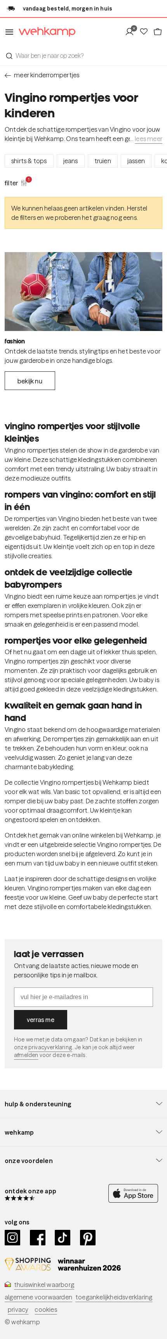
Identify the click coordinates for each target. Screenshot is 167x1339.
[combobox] (83, 55)
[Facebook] (38, 1237)
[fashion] (83, 291)
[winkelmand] (157, 32)
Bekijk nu (29, 381)
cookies (46, 1309)
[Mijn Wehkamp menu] (132, 32)
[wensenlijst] (146, 32)
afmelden (26, 1055)
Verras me (40, 1020)
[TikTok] (63, 1237)
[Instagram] (13, 1237)
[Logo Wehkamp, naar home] (44, 32)
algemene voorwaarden (38, 1297)
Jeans (70, 161)
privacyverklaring (50, 1047)
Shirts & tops (29, 161)
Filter (16, 182)
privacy (18, 1309)
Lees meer (148, 139)
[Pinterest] (88, 1237)
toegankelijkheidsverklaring (113, 1297)
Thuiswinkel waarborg (44, 1285)
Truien (102, 161)
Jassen (136, 161)
